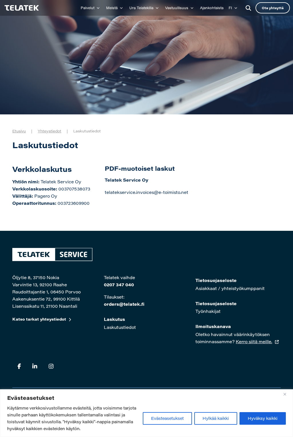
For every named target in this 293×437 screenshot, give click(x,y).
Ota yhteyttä (273, 8)
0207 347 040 (119, 284)
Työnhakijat (208, 311)
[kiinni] (287, 394)
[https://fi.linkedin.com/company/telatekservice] (34, 366)
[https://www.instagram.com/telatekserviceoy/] (51, 366)
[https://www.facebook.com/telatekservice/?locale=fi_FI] (19, 366)
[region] (146, 413)
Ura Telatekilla (141, 7)
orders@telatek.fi (124, 304)
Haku (248, 8)
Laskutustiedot (120, 327)
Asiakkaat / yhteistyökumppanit (230, 288)
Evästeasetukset (167, 418)
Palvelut (87, 7)
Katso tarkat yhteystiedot (39, 319)
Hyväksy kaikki (263, 418)
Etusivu (19, 130)
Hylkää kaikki (216, 418)
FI (230, 7)
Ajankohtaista (211, 7)
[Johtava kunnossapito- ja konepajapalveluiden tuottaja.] (21, 8)
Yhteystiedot (49, 130)
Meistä (112, 7)
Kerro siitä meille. (254, 341)
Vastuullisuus (176, 7)
